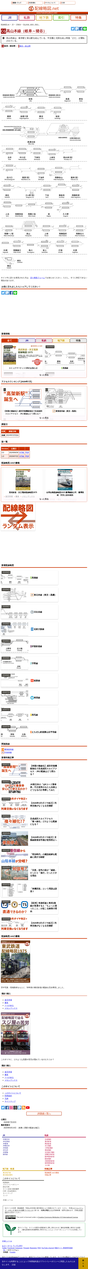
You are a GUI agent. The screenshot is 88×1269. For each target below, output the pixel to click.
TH (15, 1107)
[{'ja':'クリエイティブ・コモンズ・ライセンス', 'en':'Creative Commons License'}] (11, 1218)
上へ (5, 1246)
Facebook (11, 1248)
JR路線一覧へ (44, 1113)
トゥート (77, 29)
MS (19, 1107)
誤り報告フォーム (37, 278)
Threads (26, 1248)
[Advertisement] (44, 65)
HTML (21, 452)
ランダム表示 (17, 1246)
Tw (3, 1107)
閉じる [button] (83, 1263)
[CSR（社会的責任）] (10, 1235)
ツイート (73, 29)
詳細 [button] (13, 1265)
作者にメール (8, 1200)
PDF (27, 452)
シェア (81, 29)
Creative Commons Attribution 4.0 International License (58, 1217)
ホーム (9, 1246)
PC (4, 1250)
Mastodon (33, 1248)
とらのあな (9, 1005)
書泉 (6, 1003)
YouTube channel (47, 1248)
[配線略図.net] (44, 8)
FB (7, 1107)
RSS (23, 1107)
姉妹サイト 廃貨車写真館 (64, 1248)
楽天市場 (8, 1000)
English (12, 1252)
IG (11, 1107)
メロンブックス (11, 1008)
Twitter (4, 1248)
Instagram (19, 1248)
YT (28, 1107)
